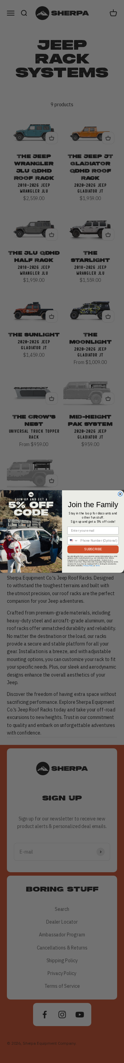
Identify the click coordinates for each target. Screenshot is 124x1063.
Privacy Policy (88, 566)
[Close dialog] (120, 494)
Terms (97, 566)
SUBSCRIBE (93, 549)
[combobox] (73, 540)
